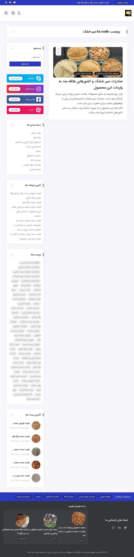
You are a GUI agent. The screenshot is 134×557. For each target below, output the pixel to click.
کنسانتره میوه (33, 399)
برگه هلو (37, 138)
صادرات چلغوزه (20, 326)
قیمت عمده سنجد (31, 372)
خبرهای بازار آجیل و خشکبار (107, 73)
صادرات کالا (36, 160)
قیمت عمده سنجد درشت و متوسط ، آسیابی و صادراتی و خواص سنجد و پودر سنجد (27, 225)
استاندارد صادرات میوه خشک (26, 276)
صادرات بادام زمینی (30, 313)
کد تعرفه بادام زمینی (23, 394)
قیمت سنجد (24, 354)
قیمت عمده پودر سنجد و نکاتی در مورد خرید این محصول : (20, 476)
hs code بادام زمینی (29, 263)
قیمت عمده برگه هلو (31, 202)
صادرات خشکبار (34, 156)
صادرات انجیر (33, 308)
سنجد (38, 151)
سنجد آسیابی (24, 304)
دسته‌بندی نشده (33, 147)
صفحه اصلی (35, 169)
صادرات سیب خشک (29, 322)
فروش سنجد (33, 331)
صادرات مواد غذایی (83, 73)
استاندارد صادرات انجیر (29, 267)
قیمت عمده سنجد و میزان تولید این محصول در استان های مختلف (26, 211)
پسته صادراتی (26, 390)
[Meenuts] (128, 13)
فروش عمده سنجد (31, 344)
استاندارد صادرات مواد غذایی (26, 272)
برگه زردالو (36, 133)
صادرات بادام (17, 308)
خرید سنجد (25, 290)
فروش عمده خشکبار (24, 340)
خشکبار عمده (19, 299)
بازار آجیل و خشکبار (30, 281)
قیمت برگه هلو (25, 349)
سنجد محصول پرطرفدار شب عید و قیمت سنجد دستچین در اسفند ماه (71, 531)
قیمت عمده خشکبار (20, 367)
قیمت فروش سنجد (30, 381)
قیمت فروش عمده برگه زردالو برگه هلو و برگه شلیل (90, 2)
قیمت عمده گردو (18, 376)
